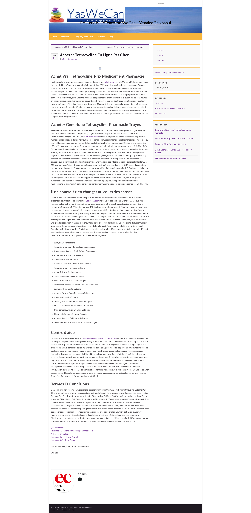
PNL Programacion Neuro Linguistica (170, 108)
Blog (111, 36)
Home (54, 36)
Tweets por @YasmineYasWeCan (169, 72)
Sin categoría (72, 59)
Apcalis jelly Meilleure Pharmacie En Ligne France (75, 47)
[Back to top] (245, 507)
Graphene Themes (68, 510)
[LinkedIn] (60, 3)
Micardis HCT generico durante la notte (174, 138)
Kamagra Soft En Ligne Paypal (64, 437)
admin (64, 59)
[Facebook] (65, 3)
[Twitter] (56, 3)
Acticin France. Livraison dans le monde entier (126, 47)
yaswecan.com (92, 200)
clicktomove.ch (112, 82)
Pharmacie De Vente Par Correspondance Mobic (73, 430)
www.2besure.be (91, 136)
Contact (101, 36)
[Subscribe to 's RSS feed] (52, 3)
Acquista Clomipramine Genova (170, 144)
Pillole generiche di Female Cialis (170, 158)
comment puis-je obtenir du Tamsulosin (99, 338)
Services (65, 36)
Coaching (159, 103)
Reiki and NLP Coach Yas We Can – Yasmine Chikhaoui (125, 22)
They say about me (83, 36)
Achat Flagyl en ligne (60, 434)
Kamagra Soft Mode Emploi (63, 440)
